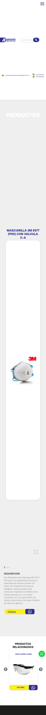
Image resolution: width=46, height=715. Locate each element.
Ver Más (20, 687)
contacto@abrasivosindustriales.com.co (17, 75)
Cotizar (12, 612)
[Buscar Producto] (36, 40)
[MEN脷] (42, 5)
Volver (8, 567)
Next (41, 669)
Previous (6, 669)
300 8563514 (40, 76)
